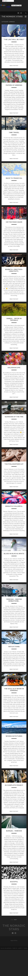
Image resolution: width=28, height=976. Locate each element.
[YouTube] (21, 13)
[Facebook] (18, 13)
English (5, 0)
